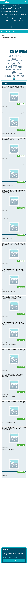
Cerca (2, 39)
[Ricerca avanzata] (21, 51)
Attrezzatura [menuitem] (3, 5)
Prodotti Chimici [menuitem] (15, 11)
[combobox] (14, 45)
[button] (10, 2)
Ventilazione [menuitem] (15, 27)
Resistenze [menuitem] (16, 17)
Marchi (2, 43)
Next (12, 481)
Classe (2, 35)
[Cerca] (25, 51)
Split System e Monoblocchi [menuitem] (19, 21)
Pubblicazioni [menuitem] (23, 14)
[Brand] (12, 51)
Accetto (14, 560)
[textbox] (2, 45)
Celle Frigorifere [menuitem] (13, 5)
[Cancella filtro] (16, 51)
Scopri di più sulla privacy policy (10, 557)
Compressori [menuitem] (16, 8)
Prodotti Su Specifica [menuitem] (14, 14)
